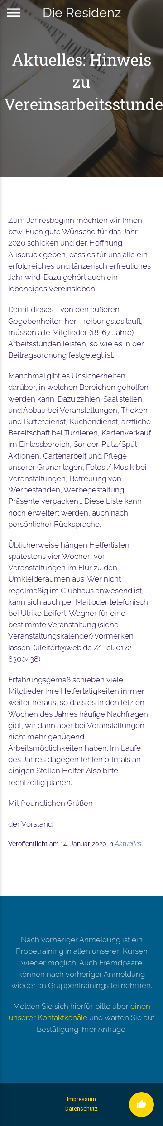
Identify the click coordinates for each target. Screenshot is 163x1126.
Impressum (81, 1099)
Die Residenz (82, 12)
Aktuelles (128, 843)
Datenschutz (81, 1108)
